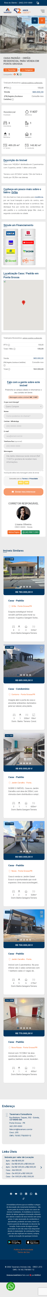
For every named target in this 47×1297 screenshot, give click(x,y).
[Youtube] (16, 1194)
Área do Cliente (10, 3)
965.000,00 (37, 92)
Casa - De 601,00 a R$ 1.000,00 (19, 1173)
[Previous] (7, 572)
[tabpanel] (23, 34)
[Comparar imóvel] (41, 563)
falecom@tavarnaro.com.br (20, 1129)
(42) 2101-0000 (15, 1126)
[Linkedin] (26, 1194)
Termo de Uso (23, 1252)
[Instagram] (21, 1194)
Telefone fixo (13, 441)
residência (39, 197)
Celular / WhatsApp (11, 421)
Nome (6, 411)
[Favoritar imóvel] (41, 559)
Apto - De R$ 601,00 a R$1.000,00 (20, 1164)
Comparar (28, 70)
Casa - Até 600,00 (14, 1170)
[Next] (40, 572)
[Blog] (36, 1194)
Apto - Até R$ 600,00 (15, 1161)
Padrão (15, 58)
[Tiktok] (23, 1198)
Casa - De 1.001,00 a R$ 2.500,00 (20, 1176)
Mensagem (8, 451)
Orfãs (26, 58)
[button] (37, 3)
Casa (7, 58)
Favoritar (12, 70)
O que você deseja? (11, 402)
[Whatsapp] (31, 1194)
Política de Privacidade (23, 1249)
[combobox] (23, 406)
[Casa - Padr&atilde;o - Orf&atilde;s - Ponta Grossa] (20, 11)
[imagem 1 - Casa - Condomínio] (24, 661)
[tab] (35, 20)
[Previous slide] (4, 35)
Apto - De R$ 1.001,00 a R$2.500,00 (21, 1167)
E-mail (6, 431)
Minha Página (14, 532)
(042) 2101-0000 (25, 3)
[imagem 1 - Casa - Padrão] (24, 572)
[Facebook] (11, 1194)
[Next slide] (43, 35)
